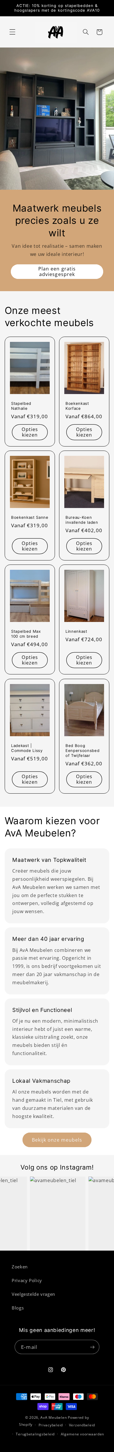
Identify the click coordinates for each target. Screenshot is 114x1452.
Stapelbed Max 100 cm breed (26, 634)
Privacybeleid (51, 1425)
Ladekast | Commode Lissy (27, 748)
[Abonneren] (92, 1347)
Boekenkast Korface (77, 406)
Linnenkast (76, 631)
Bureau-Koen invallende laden (81, 520)
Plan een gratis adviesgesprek (57, 272)
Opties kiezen (30, 432)
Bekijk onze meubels (57, 1140)
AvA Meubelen (53, 1417)
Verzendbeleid (82, 1425)
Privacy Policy (27, 1280)
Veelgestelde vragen (33, 1294)
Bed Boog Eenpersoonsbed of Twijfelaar (82, 750)
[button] (12, 32)
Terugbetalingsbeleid (35, 1434)
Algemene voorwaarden (82, 1434)
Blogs (18, 1308)
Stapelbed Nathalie (21, 406)
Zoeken (20, 1267)
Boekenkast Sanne (30, 517)
